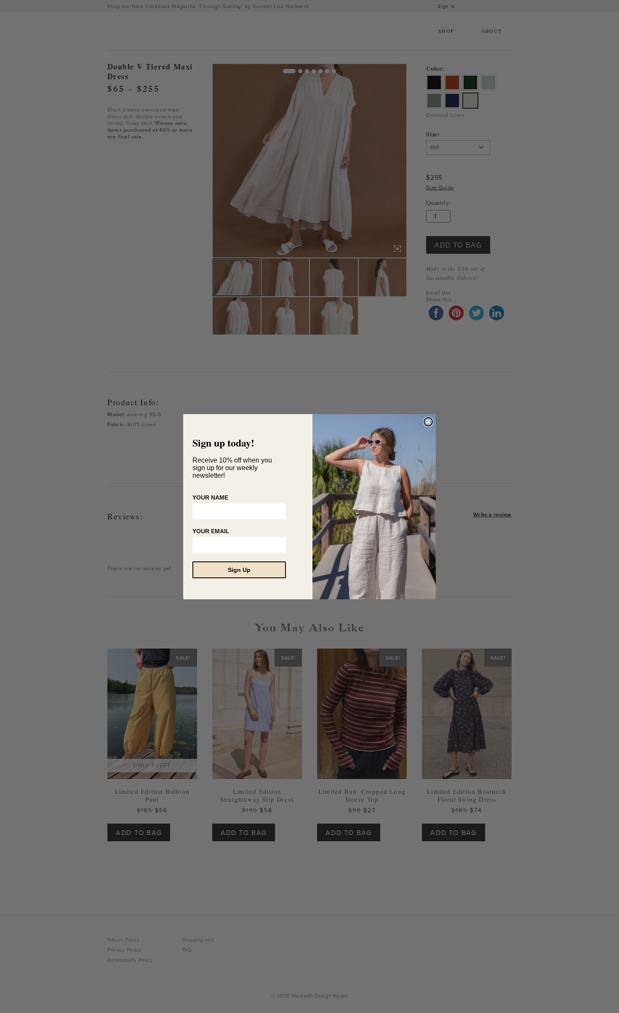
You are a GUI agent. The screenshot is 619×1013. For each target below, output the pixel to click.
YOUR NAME (210, 497)
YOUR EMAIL (210, 531)
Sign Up (239, 569)
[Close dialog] (428, 421)
